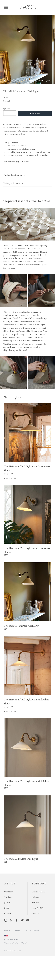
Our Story (8, 891)
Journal (7, 902)
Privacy (17, 930)
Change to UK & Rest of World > (15, 942)
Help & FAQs (38, 907)
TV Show (8, 897)
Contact (35, 913)
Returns (35, 902)
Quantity (6, 108)
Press (6, 907)
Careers (7, 913)
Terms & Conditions (32, 930)
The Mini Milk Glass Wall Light (21, 858)
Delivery (35, 897)
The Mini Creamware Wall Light (21, 625)
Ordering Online (39, 891)
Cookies (7, 930)
